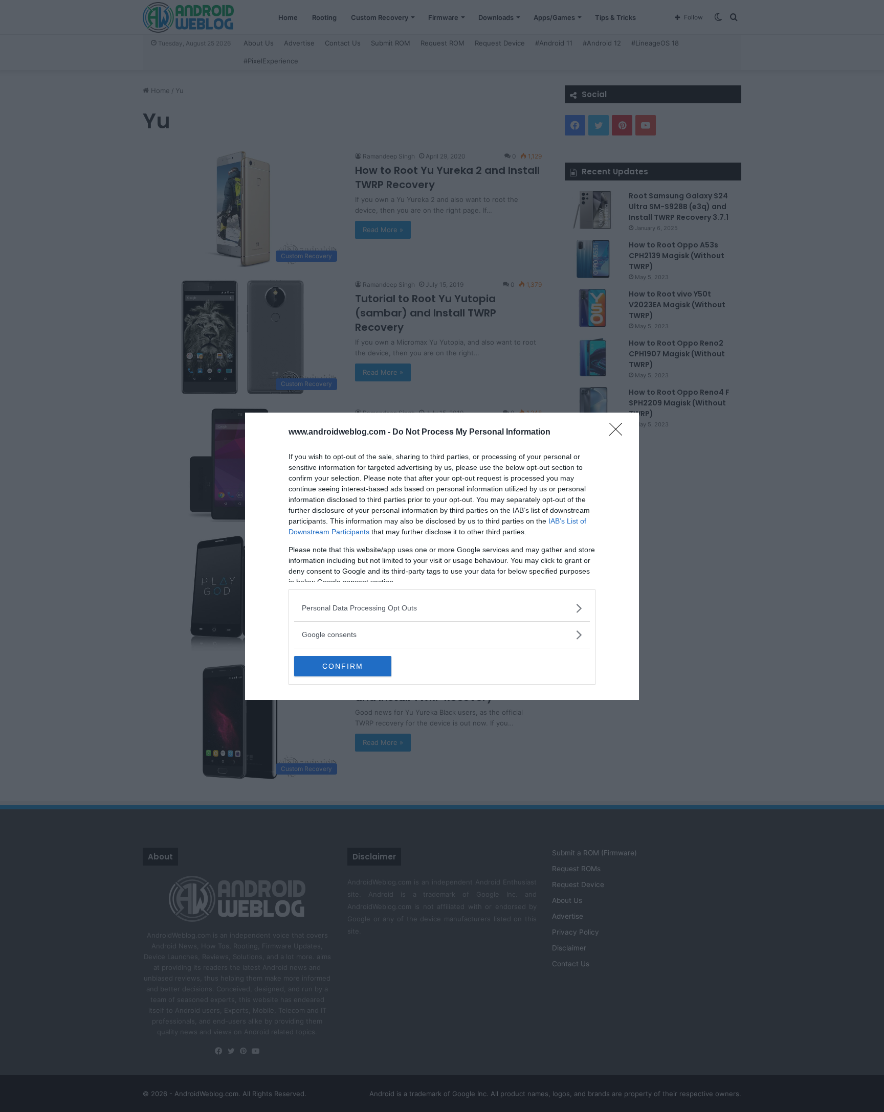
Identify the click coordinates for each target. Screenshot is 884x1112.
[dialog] (442, 556)
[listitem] (442, 608)
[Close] (619, 432)
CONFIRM (342, 666)
